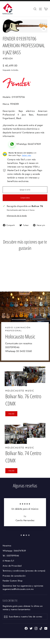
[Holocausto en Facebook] (26, 628)
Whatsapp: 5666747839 (14, 550)
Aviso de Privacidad (12, 565)
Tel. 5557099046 (11, 555)
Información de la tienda (17, 215)
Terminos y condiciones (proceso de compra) (24, 570)
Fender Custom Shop (13, 580)
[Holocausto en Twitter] (31, 628)
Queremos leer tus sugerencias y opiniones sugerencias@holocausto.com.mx (23, 587)
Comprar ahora (25, 197)
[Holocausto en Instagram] (36, 628)
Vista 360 (11, 413)
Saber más (26, 155)
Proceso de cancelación (14, 575)
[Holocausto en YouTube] (45, 628)
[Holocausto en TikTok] (40, 628)
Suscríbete (10, 600)
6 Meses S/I (8, 560)
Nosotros (7, 545)
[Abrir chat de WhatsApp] (12, 144)
